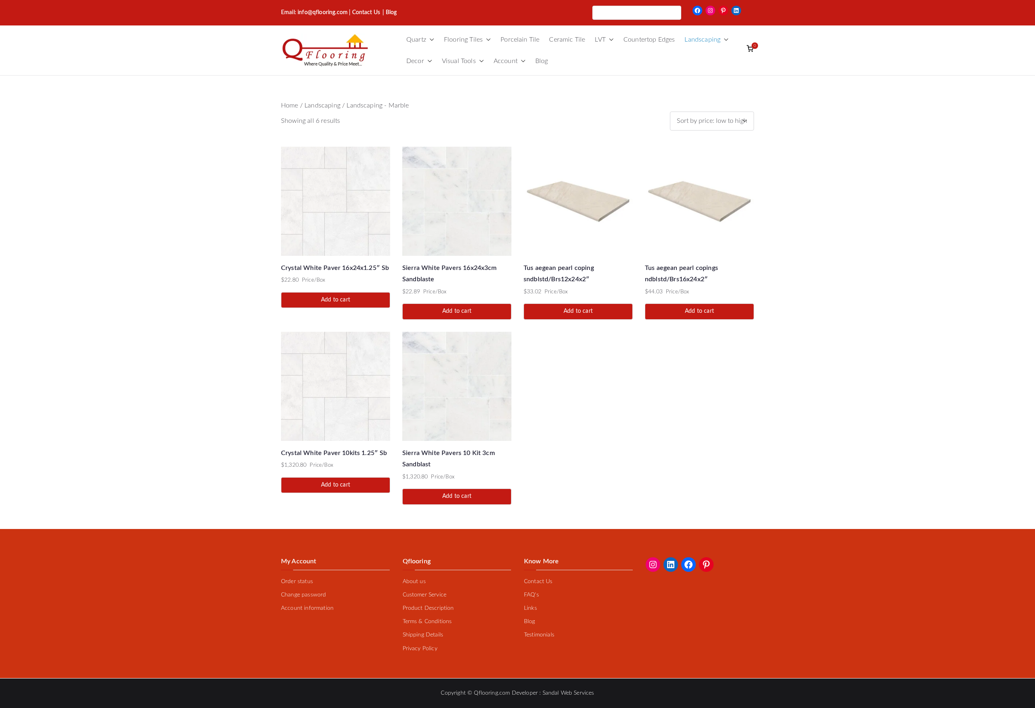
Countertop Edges (649, 39)
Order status (297, 581)
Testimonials (539, 635)
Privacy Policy (420, 648)
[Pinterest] (723, 10)
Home (289, 105)
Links (530, 608)
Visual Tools (459, 61)
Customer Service (425, 595)
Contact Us (366, 12)
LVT (600, 39)
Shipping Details (423, 635)
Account (506, 61)
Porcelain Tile (520, 39)
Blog (541, 61)
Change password (303, 595)
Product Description (428, 608)
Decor (415, 61)
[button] (430, 40)
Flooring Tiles (463, 39)
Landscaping (702, 39)
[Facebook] (697, 10)
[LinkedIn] (736, 10)
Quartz (416, 39)
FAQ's (531, 595)
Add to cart (335, 300)
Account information (307, 608)
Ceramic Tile (567, 39)
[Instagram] (710, 10)
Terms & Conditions (427, 621)
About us (414, 581)
